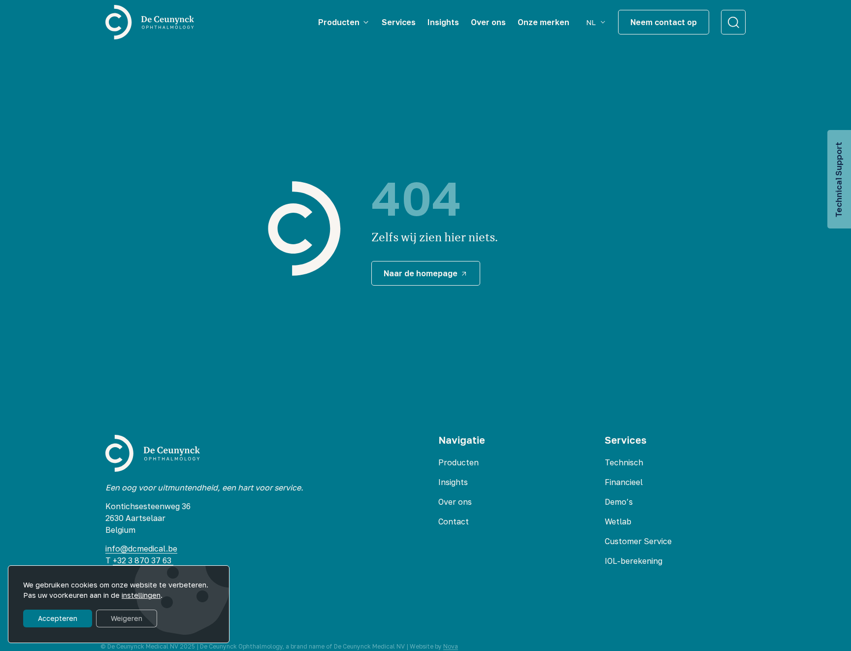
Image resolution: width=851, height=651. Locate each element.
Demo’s (619, 502)
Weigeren (126, 618)
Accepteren (57, 618)
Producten (458, 462)
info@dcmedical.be (141, 548)
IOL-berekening (633, 561)
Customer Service (638, 541)
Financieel (624, 482)
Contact (453, 521)
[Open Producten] (366, 22)
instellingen (141, 595)
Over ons (455, 502)
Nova (450, 646)
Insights (453, 482)
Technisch (624, 462)
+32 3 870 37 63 (143, 560)
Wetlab (618, 521)
